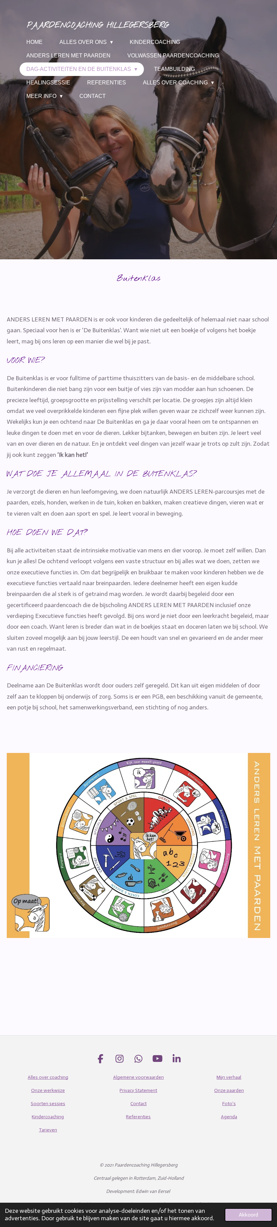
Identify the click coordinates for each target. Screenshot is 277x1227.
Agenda (229, 1117)
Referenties (138, 1117)
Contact (138, 1103)
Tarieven (48, 1130)
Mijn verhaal (229, 1077)
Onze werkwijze (48, 1090)
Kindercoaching (48, 1117)
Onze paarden (229, 1090)
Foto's (229, 1103)
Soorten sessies (48, 1103)
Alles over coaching (48, 1077)
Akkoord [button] (248, 1214)
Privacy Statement (138, 1090)
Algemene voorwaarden (138, 1077)
